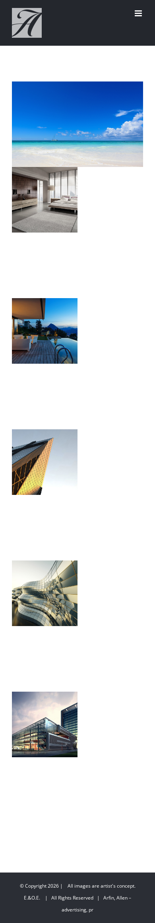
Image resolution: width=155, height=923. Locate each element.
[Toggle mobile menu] (139, 13)
